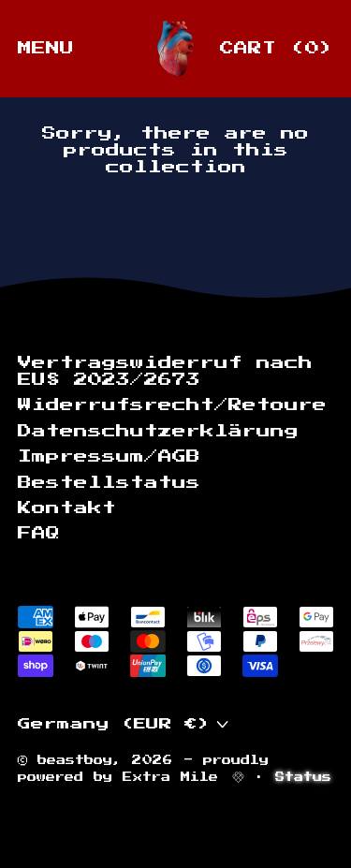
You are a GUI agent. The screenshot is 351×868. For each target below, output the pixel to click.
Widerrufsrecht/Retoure (172, 405)
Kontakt (67, 508)
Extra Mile (175, 777)
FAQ (39, 533)
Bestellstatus (109, 483)
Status (303, 777)
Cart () (276, 52)
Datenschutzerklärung (158, 431)
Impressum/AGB (109, 456)
